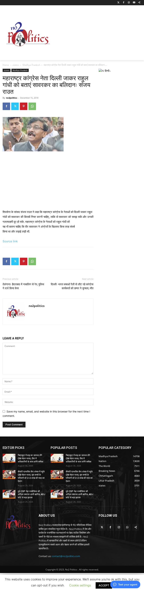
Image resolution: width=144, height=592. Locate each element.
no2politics (11, 97)
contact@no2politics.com (66, 556)
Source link (10, 241)
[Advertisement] (99, 33)
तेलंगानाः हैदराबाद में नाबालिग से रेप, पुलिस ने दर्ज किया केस (23, 286)
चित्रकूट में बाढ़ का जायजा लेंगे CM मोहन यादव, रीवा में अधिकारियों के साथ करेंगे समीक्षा (30, 458)
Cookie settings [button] (80, 585)
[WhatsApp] (32, 106)
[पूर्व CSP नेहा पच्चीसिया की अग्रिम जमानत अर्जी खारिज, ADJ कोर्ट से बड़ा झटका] (9, 494)
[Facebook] (124, 3)
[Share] (139, 3)
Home (6, 64)
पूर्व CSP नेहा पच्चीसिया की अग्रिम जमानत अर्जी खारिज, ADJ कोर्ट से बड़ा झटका (31, 494)
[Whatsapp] (127, 527)
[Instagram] (129, 3)
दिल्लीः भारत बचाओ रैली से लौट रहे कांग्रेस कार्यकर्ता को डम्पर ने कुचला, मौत (72, 286)
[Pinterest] (23, 106)
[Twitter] (118, 3)
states (16, 64)
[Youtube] (134, 3)
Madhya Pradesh (31, 64)
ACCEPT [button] (104, 585)
